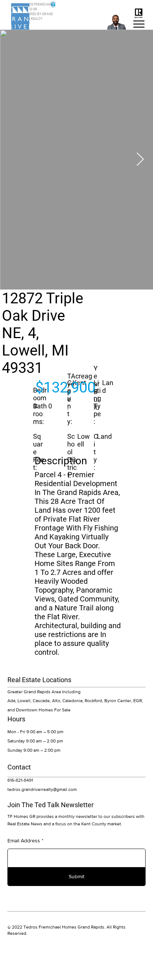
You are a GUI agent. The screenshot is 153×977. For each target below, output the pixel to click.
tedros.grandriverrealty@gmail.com (42, 789)
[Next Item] (140, 159)
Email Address (23, 840)
